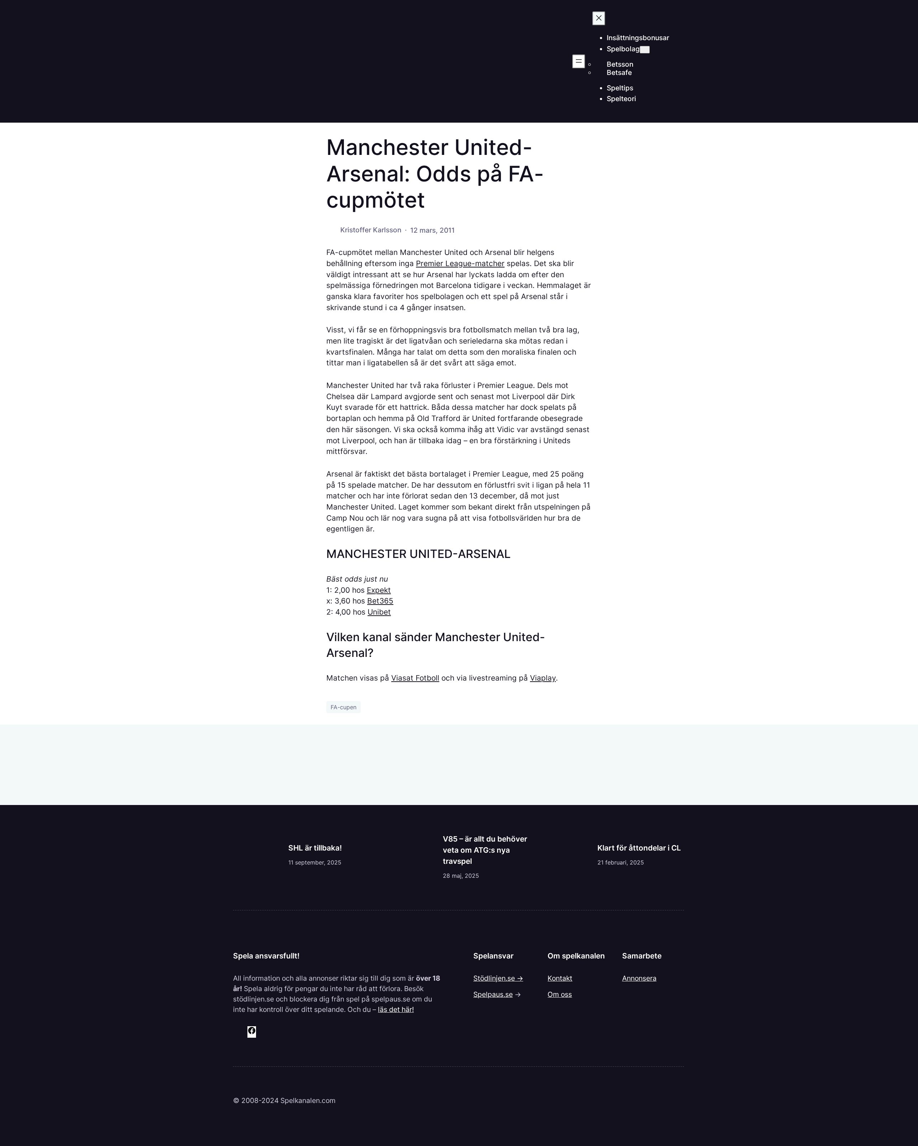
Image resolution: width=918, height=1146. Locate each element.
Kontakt (560, 978)
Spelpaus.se (493, 994)
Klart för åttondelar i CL (639, 847)
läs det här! (396, 1009)
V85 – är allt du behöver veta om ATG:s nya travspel (485, 849)
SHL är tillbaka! (315, 847)
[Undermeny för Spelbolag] (645, 49)
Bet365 (380, 600)
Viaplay (543, 677)
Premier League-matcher (460, 263)
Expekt (379, 590)
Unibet (379, 611)
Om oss (560, 994)
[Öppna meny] (578, 61)
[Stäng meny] (598, 18)
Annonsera (639, 978)
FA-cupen (343, 707)
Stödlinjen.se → (498, 978)
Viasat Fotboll (415, 677)
